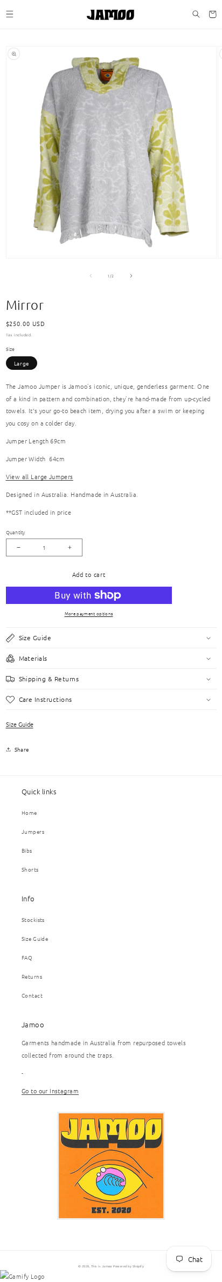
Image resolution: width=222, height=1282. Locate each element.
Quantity (15, 532)
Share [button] (22, 749)
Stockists (33, 919)
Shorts (30, 869)
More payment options (89, 613)
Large (22, 363)
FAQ (27, 957)
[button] (9, 14)
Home (29, 812)
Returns (32, 976)
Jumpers (33, 831)
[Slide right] (131, 276)
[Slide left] (91, 276)
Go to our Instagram (50, 1090)
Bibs (27, 850)
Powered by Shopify (128, 1266)
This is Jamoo (101, 1266)
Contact (32, 995)
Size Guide (19, 724)
